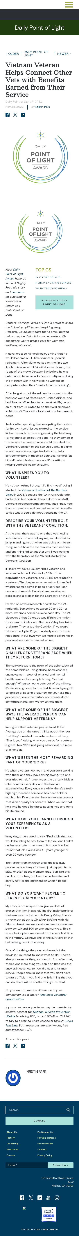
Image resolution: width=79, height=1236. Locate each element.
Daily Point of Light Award (14, 274)
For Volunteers (45, 1143)
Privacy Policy (44, 1155)
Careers (11, 1155)
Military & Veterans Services (53, 283)
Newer (63, 54)
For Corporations (46, 1137)
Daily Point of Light (36, 53)
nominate (18, 292)
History (11, 1137)
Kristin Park (42, 107)
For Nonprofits (45, 1132)
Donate (39, 1120)
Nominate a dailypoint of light (54, 302)
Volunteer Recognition (50, 288)
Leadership (13, 1143)
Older (13, 54)
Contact (42, 1149)
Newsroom (12, 1149)
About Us (12, 1132)
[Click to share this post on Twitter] (15, 115)
